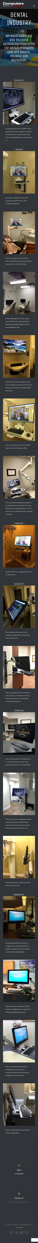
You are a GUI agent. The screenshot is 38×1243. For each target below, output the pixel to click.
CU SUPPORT (19, 1174)
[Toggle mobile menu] (34, 6)
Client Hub (19, 1228)
